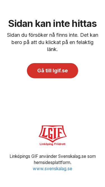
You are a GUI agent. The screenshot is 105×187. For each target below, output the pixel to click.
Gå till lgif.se (52, 70)
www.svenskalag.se (52, 168)
